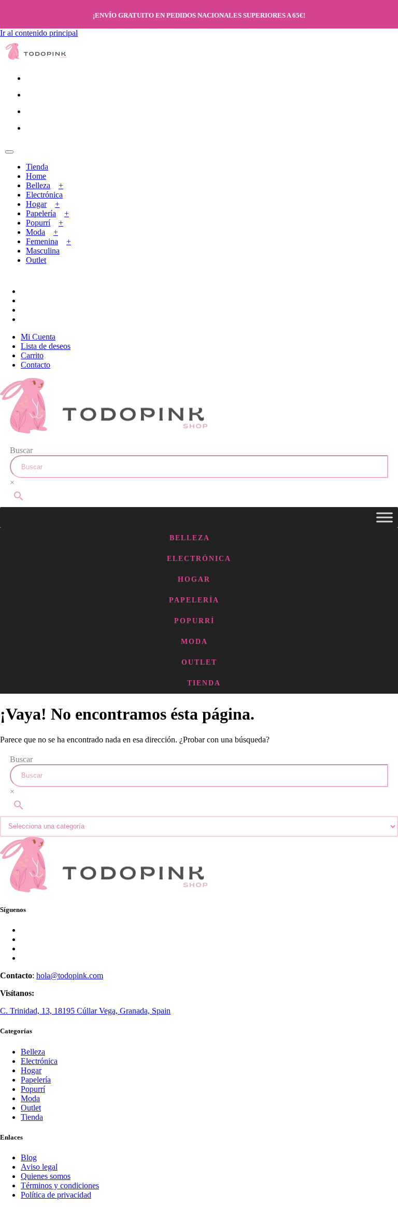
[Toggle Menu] (384, 517)
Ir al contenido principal (39, 33)
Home (36, 176)
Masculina (43, 250)
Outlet (36, 260)
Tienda (37, 166)
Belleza (38, 185)
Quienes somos (45, 1176)
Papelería (41, 213)
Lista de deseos (45, 346)
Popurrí (38, 222)
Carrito (32, 355)
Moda (35, 232)
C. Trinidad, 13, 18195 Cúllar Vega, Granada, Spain (85, 1010)
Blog (29, 1157)
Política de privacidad (56, 1194)
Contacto (35, 364)
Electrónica (44, 194)
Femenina (42, 241)
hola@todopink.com (69, 975)
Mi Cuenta (38, 336)
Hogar (36, 204)
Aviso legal (39, 1166)
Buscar (21, 450)
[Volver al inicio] (36, 56)
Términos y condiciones (60, 1185)
